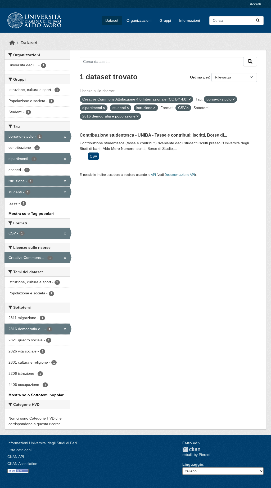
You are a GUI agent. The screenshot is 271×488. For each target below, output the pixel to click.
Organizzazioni (139, 20)
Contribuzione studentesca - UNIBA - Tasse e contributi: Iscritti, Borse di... (153, 135)
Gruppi (165, 20)
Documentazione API (180, 175)
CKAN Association (22, 463)
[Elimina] (190, 99)
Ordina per (199, 77)
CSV (93, 156)
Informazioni (189, 20)
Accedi (255, 4)
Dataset (111, 20)
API (153, 175)
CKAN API (15, 457)
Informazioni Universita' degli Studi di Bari (42, 443)
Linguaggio (192, 464)
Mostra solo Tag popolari (31, 213)
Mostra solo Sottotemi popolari (36, 395)
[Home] (12, 42)
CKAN (191, 449)
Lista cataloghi (19, 450)
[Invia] (257, 20)
